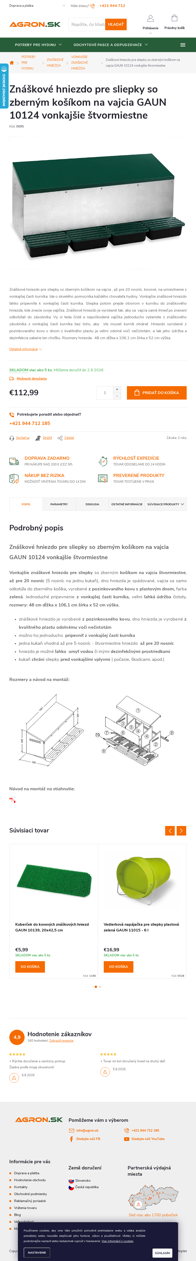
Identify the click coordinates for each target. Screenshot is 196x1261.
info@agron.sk (87, 1130)
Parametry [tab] (59, 504)
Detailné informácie (23, 349)
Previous (170, 831)
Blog (17, 1215)
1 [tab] (96, 987)
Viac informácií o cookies (117, 1241)
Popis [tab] (26, 504)
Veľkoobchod (23, 1222)
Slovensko (82, 1180)
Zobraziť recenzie (61, 1041)
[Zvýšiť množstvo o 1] (117, 389)
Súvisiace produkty (163, 504)
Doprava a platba (21, 6)
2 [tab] (100, 987)
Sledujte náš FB (88, 1139)
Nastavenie (37, 1253)
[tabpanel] (54, 911)
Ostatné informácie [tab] (126, 504)
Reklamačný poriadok (30, 1201)
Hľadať (116, 24)
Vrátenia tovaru (25, 1208)
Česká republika (86, 1187)
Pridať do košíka (160, 392)
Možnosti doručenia (32, 378)
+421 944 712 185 (29, 423)
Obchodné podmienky (30, 1194)
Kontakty (20, 1187)
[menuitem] (38, 45)
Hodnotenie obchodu (30, 1180)
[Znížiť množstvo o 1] (117, 396)
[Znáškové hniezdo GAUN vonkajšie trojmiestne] (12, 799)
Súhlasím (162, 1253)
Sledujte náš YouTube (147, 1139)
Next (181, 831)
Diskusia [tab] (92, 504)
